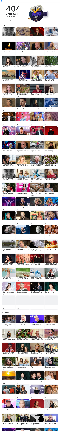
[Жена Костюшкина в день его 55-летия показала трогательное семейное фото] (9, 133)
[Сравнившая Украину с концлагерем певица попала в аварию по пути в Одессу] (23, 48)
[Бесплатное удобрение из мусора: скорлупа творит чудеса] (51, 232)
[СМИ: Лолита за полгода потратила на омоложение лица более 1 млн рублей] (9, 359)
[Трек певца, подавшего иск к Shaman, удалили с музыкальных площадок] (37, 377)
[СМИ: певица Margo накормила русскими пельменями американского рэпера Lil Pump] (23, 359)
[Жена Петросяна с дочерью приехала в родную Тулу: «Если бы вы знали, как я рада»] (9, 392)
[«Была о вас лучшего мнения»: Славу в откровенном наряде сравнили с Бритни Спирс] (23, 189)
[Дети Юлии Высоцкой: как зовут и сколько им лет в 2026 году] (9, 90)
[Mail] (1, 1)
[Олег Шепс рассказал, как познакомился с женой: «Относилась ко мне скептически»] (37, 260)
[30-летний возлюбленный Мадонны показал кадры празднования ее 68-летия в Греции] (37, 331)
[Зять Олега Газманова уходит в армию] (37, 302)
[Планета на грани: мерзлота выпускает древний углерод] (37, 246)
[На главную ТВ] (2, 1)
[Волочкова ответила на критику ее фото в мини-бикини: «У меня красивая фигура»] (37, 90)
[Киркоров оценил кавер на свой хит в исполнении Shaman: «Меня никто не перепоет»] (23, 203)
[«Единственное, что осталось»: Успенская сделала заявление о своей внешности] (51, 48)
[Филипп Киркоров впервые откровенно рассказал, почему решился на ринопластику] (37, 203)
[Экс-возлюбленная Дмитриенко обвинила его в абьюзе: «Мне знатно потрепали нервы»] (23, 133)
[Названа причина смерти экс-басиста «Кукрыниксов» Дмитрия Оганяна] (9, 175)
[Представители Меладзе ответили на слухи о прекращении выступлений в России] (9, 331)
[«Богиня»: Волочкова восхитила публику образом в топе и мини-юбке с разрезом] (37, 218)
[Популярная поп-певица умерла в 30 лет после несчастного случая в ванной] (9, 48)
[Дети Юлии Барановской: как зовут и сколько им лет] (51, 392)
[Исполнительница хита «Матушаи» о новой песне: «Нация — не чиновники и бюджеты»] (23, 119)
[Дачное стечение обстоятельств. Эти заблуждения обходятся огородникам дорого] (23, 90)
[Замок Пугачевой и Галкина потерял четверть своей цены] (37, 232)
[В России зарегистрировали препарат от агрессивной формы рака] (37, 274)
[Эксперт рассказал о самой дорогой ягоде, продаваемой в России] (23, 392)
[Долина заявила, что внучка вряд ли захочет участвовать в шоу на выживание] (51, 260)
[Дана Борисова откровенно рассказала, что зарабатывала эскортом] (9, 317)
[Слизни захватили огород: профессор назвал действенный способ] (23, 274)
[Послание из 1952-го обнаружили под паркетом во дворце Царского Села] (23, 34)
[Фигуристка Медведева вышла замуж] (37, 420)
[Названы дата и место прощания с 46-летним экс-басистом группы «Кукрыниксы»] (51, 104)
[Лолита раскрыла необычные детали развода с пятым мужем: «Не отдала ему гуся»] (51, 133)
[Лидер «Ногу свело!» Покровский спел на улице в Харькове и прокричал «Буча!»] (9, 119)
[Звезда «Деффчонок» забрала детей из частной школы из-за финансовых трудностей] (51, 274)
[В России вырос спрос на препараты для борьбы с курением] (51, 76)
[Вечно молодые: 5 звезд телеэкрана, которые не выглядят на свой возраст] (23, 377)
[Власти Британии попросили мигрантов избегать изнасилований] (9, 76)
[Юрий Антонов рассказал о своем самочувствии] (9, 147)
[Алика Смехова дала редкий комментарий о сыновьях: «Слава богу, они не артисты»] (51, 288)
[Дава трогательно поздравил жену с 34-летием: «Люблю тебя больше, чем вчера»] (9, 288)
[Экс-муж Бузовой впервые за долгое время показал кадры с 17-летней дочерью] (37, 406)
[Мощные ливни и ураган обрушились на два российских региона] (37, 147)
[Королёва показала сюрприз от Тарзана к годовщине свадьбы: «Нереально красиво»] (23, 406)
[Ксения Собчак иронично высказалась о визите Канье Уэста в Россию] (37, 359)
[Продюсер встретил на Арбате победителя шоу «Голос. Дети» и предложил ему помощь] (9, 406)
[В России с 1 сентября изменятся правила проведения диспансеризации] (51, 34)
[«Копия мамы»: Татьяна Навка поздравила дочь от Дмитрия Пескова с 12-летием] (37, 104)
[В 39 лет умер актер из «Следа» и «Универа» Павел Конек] (23, 104)
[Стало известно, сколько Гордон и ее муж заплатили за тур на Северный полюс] (51, 119)
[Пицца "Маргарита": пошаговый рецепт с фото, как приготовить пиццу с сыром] (51, 317)
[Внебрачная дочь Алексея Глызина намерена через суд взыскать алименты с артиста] (23, 76)
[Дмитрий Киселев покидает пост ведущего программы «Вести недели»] (23, 147)
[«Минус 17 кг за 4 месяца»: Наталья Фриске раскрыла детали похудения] (51, 331)
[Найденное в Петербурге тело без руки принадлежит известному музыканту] (9, 34)
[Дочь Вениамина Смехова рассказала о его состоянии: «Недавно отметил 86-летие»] (37, 133)
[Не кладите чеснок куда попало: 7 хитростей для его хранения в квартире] (51, 161)
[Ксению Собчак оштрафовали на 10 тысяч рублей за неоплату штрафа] (23, 288)
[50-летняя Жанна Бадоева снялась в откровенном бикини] (9, 420)
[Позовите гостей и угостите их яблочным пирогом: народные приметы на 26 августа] (51, 246)
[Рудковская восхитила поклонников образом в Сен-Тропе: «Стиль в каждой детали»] (9, 274)
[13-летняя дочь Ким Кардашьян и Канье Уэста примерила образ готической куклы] (9, 218)
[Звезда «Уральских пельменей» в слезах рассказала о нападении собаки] (23, 62)
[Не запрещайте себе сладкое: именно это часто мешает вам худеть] (23, 302)
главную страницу (15, 20)
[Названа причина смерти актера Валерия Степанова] (23, 345)
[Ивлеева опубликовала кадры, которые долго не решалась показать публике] (9, 189)
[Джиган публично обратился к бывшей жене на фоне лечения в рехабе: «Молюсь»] (23, 218)
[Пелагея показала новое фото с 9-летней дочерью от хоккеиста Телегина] (51, 377)
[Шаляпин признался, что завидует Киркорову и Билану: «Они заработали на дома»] (9, 161)
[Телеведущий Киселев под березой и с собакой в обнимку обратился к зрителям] (37, 48)
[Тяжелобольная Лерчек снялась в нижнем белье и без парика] (23, 317)
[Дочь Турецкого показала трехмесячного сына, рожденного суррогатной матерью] (51, 147)
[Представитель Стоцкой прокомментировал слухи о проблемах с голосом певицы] (51, 203)
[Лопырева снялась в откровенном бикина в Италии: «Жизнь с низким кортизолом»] (23, 260)
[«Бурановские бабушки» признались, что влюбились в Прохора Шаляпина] (37, 317)
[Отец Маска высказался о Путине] (23, 246)
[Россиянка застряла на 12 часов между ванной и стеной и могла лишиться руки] (37, 175)
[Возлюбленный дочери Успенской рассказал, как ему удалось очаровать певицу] (23, 175)
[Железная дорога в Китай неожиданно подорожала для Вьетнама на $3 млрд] (51, 345)
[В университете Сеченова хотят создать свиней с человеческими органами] (37, 189)
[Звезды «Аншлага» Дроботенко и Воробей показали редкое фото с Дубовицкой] (37, 288)
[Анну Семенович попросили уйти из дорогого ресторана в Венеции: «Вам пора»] (37, 34)
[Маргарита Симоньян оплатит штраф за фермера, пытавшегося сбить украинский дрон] (51, 218)
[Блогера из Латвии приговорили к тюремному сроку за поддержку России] (9, 232)
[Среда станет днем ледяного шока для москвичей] (51, 62)
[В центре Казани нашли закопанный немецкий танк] (37, 62)
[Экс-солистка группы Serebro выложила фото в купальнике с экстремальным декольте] (51, 302)
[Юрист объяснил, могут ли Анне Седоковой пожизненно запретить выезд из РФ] (51, 90)
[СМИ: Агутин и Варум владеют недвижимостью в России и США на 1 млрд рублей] (37, 76)
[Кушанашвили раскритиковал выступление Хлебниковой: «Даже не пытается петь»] (9, 260)
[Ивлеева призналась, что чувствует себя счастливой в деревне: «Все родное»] (23, 161)
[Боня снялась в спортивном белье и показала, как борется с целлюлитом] (51, 359)
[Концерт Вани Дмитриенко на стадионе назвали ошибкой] (51, 406)
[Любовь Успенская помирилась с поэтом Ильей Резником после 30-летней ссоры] (23, 232)
